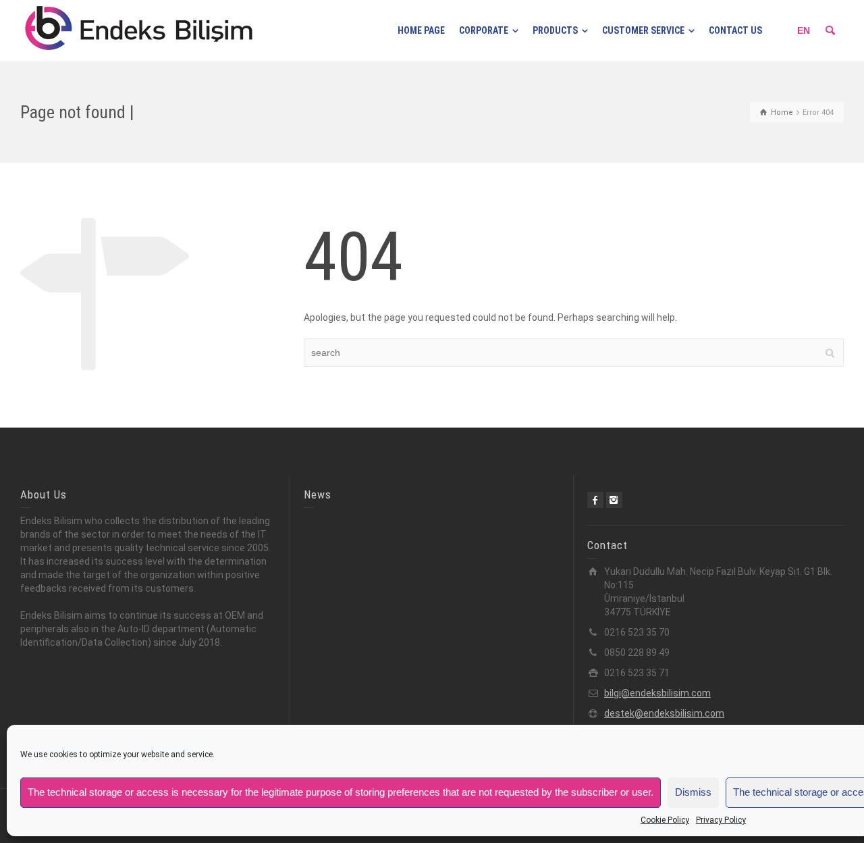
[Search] (830, 30)
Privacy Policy (721, 820)
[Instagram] (614, 500)
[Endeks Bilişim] (138, 29)
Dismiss (693, 792)
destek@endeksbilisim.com (664, 713)
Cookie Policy (665, 820)
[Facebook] (595, 500)
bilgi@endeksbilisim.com (657, 693)
